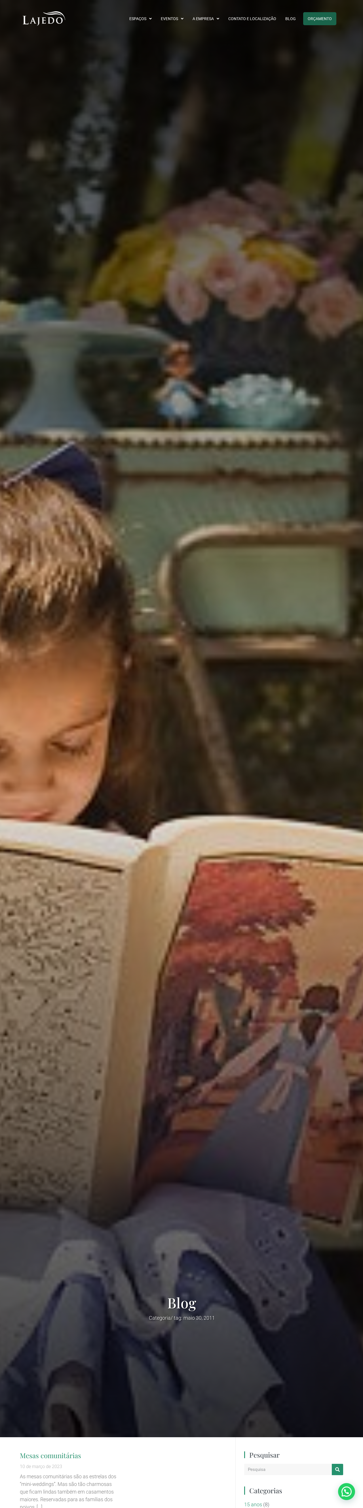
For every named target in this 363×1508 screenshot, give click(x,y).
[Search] (337, 1469)
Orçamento (320, 18)
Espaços (137, 18)
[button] (346, 1491)
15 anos (253, 1504)
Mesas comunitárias (50, 1455)
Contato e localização (252, 18)
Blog (290, 18)
